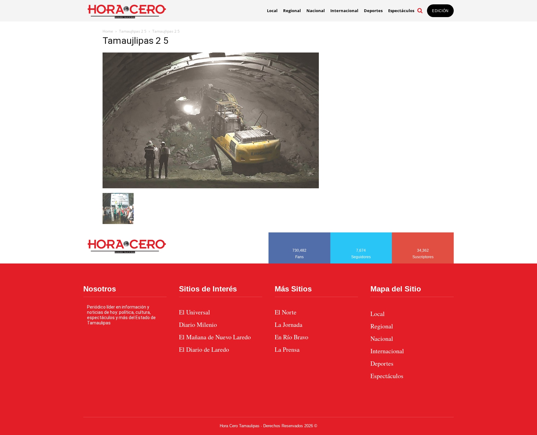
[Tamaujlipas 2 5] (211, 186)
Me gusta (299, 234)
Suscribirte (423, 234)
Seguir (361, 234)
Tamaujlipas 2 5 (132, 31)
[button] (420, 10)
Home (108, 31)
